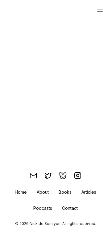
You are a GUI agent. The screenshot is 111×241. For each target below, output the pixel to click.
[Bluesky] (63, 175)
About (43, 192)
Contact (70, 208)
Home (21, 192)
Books (65, 192)
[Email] (33, 175)
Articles (88, 192)
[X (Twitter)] (48, 175)
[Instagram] (77, 175)
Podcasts (42, 208)
